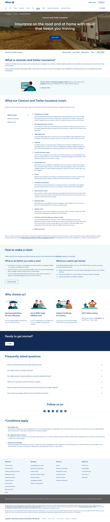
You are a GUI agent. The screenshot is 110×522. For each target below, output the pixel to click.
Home (15, 8)
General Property (35, 477)
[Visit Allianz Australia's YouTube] (57, 411)
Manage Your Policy (61, 471)
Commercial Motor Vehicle (37, 474)
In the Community (86, 471)
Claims (58, 465)
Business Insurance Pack (37, 468)
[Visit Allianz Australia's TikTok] (65, 411)
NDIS (43, 8)
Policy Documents (60, 474)
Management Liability (36, 480)
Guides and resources (53, 8)
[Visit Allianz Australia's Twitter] (49, 411)
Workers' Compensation (37, 483)
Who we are (85, 465)
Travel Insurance (9, 480)
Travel (27, 8)
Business (21, 8)
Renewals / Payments (61, 468)
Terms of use (51, 518)
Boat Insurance (9, 489)
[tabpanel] (59, 171)
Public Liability (34, 471)
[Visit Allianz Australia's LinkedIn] (53, 411)
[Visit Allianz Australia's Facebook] (44, 411)
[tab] (18, 115)
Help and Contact (65, 8)
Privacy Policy (60, 518)
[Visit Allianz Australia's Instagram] (61, 411)
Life (33, 8)
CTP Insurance (8, 468)
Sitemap (44, 518)
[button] (102, 8)
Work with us (85, 474)
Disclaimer (74, 518)
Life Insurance (8, 483)
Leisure (38, 8)
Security (67, 518)
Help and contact (60, 477)
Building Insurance (10, 474)
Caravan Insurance (10, 486)
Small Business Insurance (37, 465)
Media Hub (85, 477)
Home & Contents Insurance (12, 471)
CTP (10, 8)
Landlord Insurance (10, 477)
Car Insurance (8, 465)
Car (6, 8)
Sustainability (85, 468)
